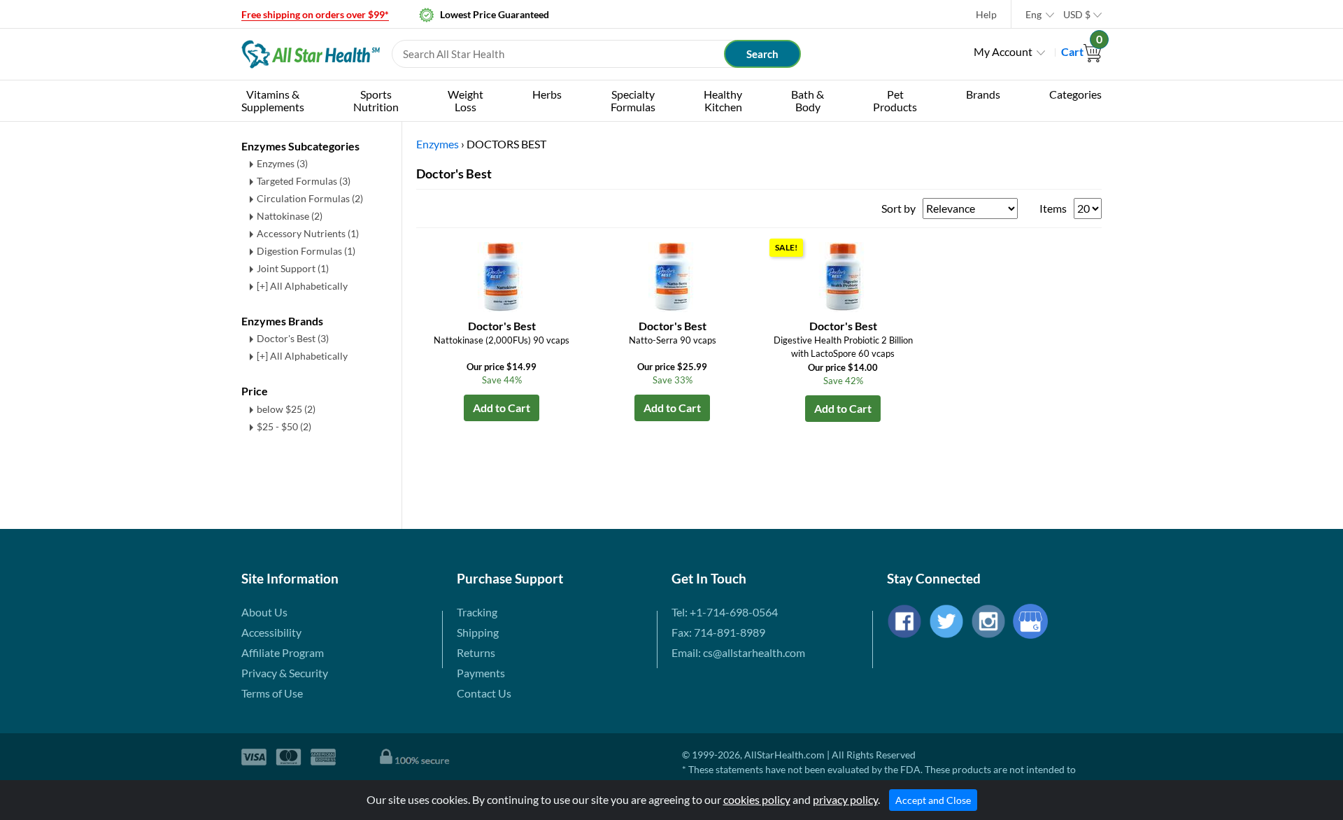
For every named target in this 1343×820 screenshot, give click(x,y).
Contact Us (484, 693)
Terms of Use (272, 693)
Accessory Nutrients (308, 233)
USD (1076, 14)
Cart (1081, 51)
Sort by (898, 208)
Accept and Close (933, 800)
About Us (264, 611)
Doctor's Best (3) (293, 338)
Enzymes (282, 163)
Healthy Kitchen (723, 100)
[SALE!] (843, 275)
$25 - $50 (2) (284, 426)
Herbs (547, 94)
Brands (983, 94)
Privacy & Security (284, 672)
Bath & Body (807, 100)
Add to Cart (501, 407)
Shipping (478, 632)
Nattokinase (289, 216)
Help (986, 14)
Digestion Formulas (306, 251)
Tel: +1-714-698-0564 (725, 611)
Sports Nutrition (376, 100)
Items (1053, 208)
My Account (1003, 51)
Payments (481, 672)
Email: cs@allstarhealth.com (738, 652)
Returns (476, 652)
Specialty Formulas (633, 100)
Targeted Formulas (303, 181)
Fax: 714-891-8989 (718, 632)
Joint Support (293, 268)
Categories (1075, 94)
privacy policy (845, 799)
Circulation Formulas (310, 198)
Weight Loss (465, 100)
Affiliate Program (282, 652)
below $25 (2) (286, 409)
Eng (1033, 14)
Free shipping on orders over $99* (315, 14)
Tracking (477, 611)
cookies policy (756, 799)
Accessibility (271, 632)
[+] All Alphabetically (302, 286)
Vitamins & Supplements (272, 100)
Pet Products (895, 100)
